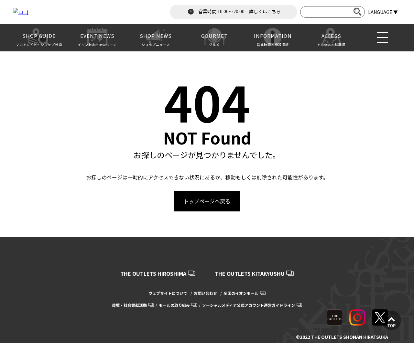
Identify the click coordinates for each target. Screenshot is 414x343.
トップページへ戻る (207, 201)
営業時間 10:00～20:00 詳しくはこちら (239, 11)
